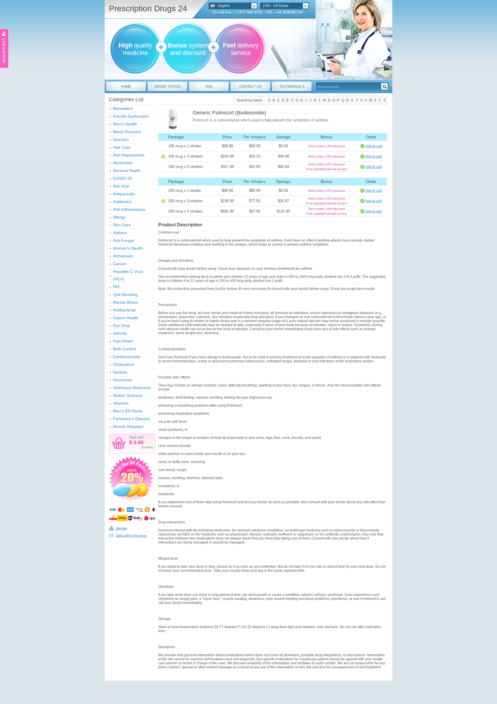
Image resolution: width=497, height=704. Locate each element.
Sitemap (121, 528)
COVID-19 (122, 178)
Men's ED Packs (128, 411)
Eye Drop (121, 325)
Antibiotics (122, 201)
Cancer (119, 263)
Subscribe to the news (131, 535)
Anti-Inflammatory (129, 209)
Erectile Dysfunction (131, 116)
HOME (126, 87)
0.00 (138, 442)
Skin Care (122, 225)
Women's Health (128, 248)
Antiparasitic (124, 194)
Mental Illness (125, 302)
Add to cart (373, 146)
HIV (116, 286)
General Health (127, 170)
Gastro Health (125, 317)
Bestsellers (123, 108)
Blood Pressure (127, 131)
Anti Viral (121, 186)
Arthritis (120, 333)
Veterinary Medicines (132, 387)
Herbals (120, 372)
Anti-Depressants (128, 155)
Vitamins (121, 403)
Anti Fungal (123, 240)
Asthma (120, 232)
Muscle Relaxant (128, 426)
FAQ (209, 87)
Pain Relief (123, 341)
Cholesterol (123, 364)
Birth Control (124, 349)
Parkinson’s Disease (131, 418)
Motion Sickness (128, 395)
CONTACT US (250, 87)
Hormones (122, 380)
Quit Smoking (125, 294)
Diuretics (121, 139)
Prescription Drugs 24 (148, 8)
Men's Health (125, 124)
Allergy (119, 217)
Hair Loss (121, 147)
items (148, 447)
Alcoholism (123, 162)
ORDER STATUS (167, 87)
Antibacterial (124, 310)
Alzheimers (123, 256)
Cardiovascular (126, 356)
